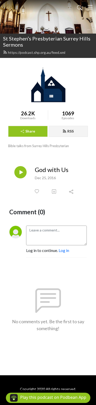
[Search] (79, 7)
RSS (70, 131)
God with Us (51, 169)
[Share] (71, 191)
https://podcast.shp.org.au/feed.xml (36, 52)
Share (30, 131)
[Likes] (37, 191)
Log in (64, 250)
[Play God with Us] (20, 172)
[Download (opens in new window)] (54, 191)
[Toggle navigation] (90, 7)
